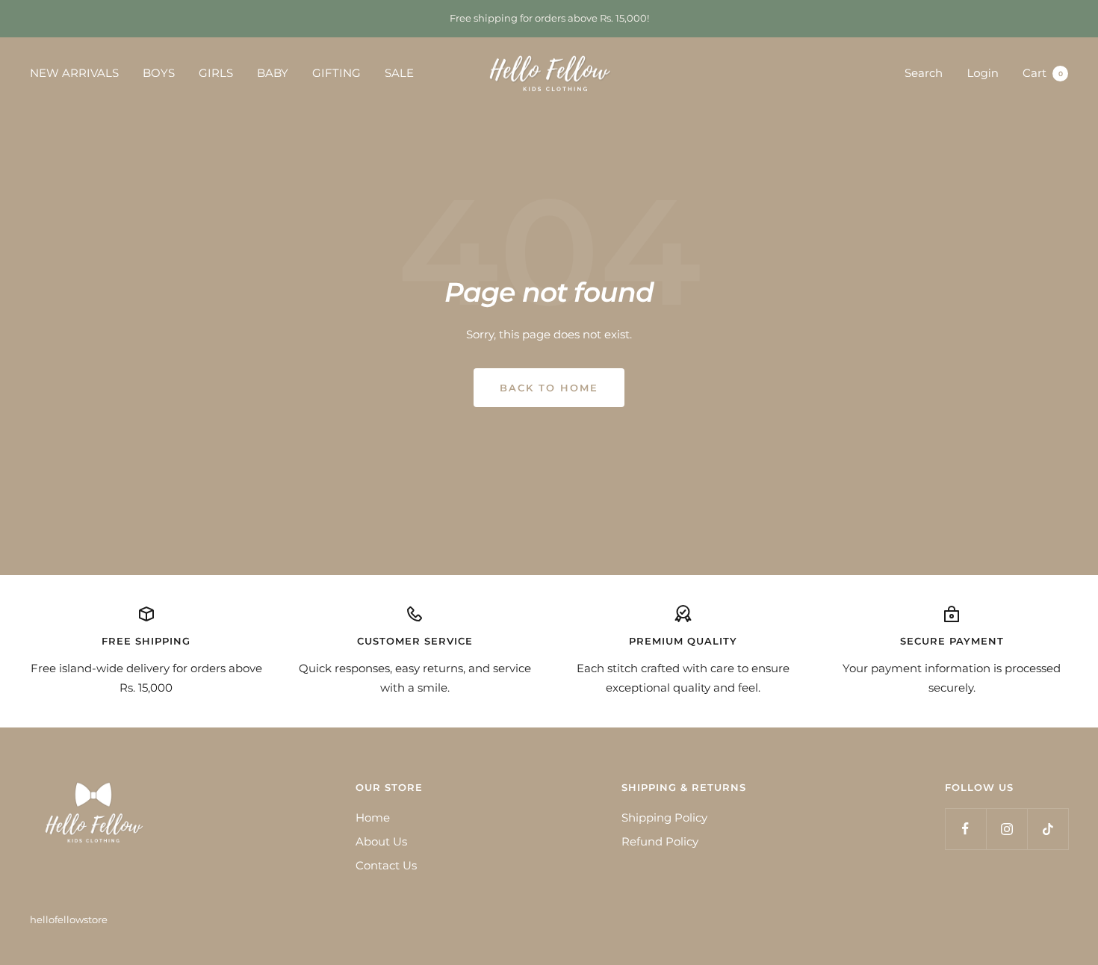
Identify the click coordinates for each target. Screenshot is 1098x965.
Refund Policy (659, 841)
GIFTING (336, 73)
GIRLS (216, 73)
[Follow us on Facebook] (965, 828)
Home (373, 817)
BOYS (159, 73)
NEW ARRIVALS (74, 73)
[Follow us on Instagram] (1006, 828)
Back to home (549, 388)
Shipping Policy (664, 817)
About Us (381, 841)
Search (924, 73)
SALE (399, 73)
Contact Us (386, 865)
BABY (272, 73)
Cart (1043, 73)
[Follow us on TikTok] (1047, 828)
